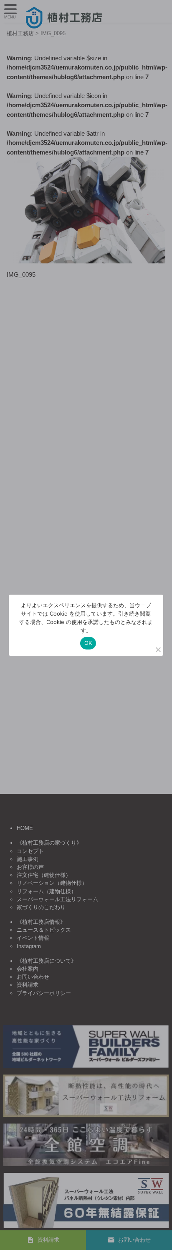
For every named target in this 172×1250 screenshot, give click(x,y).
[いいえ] (158, 649)
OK (88, 642)
